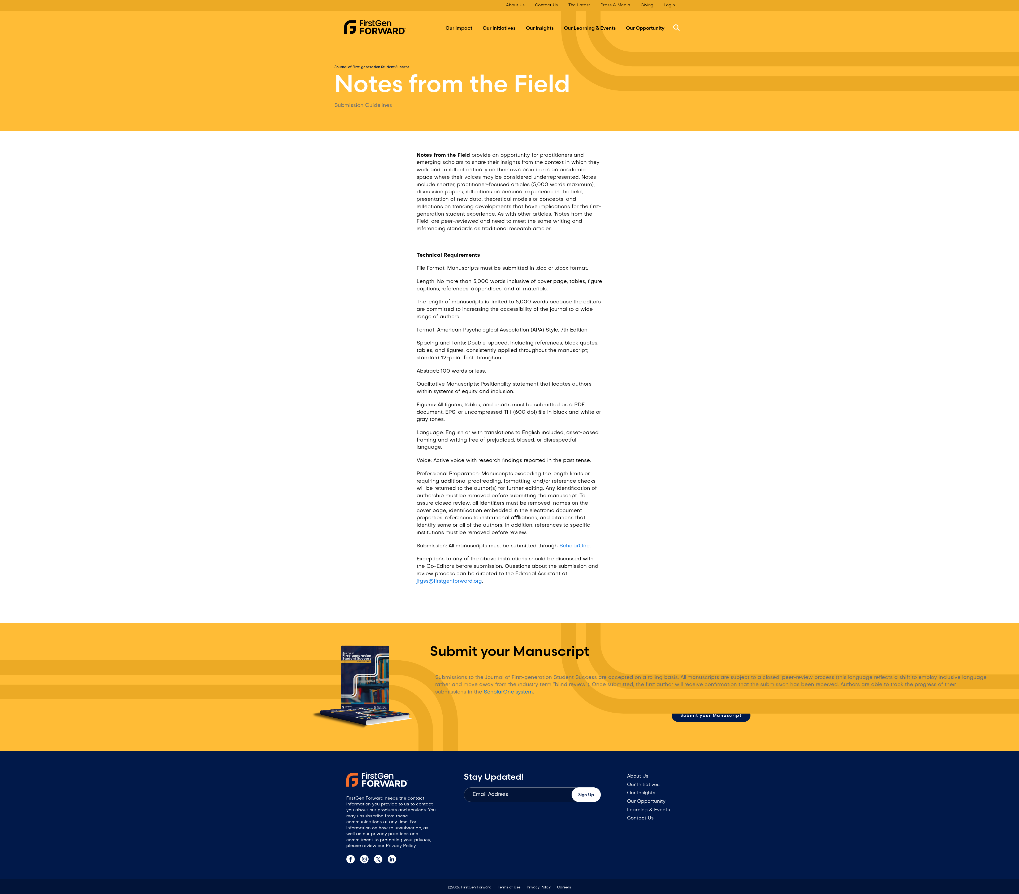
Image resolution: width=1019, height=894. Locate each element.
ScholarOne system (508, 692)
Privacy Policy (539, 887)
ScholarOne (574, 546)
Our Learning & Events (590, 28)
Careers (564, 887)
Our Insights (540, 28)
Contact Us (546, 5)
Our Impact (459, 28)
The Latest (579, 5)
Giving (647, 5)
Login (669, 5)
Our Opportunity (645, 28)
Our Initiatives (499, 28)
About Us (515, 5)
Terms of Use (509, 887)
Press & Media (615, 5)
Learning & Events (648, 810)
